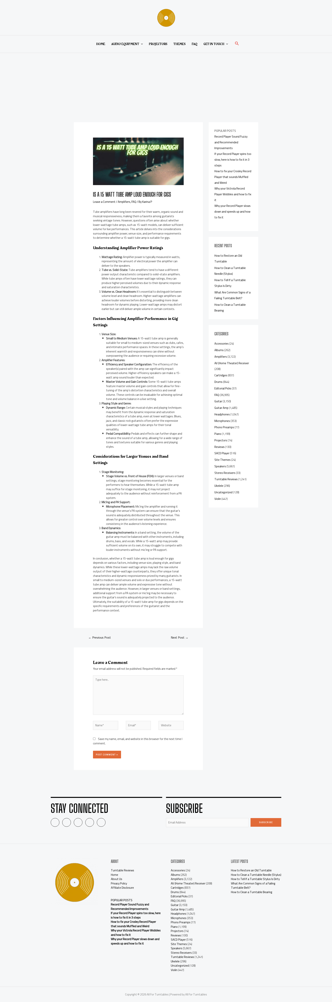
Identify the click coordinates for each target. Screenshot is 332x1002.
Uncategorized (223, 492)
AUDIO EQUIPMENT (125, 44)
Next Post (179, 637)
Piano (217, 434)
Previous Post (99, 637)
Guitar (218, 401)
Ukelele (218, 485)
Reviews (219, 447)
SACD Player (221, 453)
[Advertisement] (166, 82)
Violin (217, 499)
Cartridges (220, 375)
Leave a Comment (104, 202)
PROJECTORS (158, 44)
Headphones (222, 414)
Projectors (220, 440)
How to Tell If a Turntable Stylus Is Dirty (230, 283)
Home (114, 875)
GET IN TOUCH (213, 44)
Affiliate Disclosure (122, 887)
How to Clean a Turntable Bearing (251, 892)
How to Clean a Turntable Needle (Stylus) (230, 270)
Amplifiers (124, 202)
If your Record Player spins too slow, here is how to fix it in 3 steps (232, 159)
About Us (116, 879)
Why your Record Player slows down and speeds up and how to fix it (232, 211)
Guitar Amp (221, 408)
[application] (141, 44)
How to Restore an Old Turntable (251, 870)
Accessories (221, 343)
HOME (100, 44)
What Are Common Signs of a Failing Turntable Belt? (232, 295)
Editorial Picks (222, 388)
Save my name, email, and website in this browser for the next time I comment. (137, 741)
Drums (218, 382)
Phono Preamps (224, 427)
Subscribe (266, 822)
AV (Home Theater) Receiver (231, 363)
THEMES (179, 44)
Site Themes (222, 460)
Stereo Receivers (224, 473)
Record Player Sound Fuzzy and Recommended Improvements (230, 142)
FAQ (194, 44)
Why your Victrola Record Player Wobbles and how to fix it (232, 194)
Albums (219, 350)
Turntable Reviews (226, 479)
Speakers (220, 466)
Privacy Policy (119, 883)
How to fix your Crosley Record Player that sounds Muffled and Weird (232, 176)
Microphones (222, 421)
